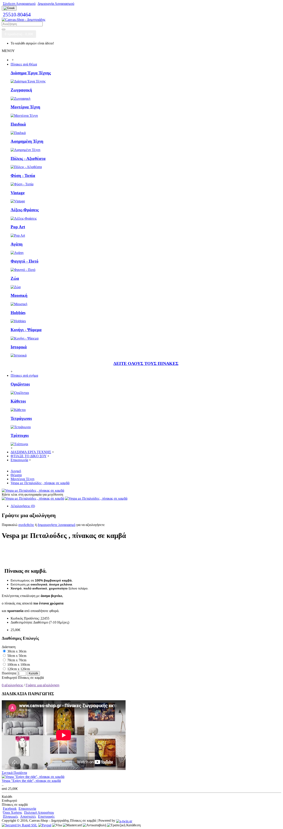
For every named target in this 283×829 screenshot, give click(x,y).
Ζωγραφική (21, 90)
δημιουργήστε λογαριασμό (56, 525)
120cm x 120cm (18, 669)
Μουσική (19, 295)
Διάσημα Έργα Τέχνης (31, 73)
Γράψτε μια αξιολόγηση (42, 685)
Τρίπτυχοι (20, 435)
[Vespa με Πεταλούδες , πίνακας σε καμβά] (33, 490)
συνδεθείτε (26, 525)
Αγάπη (17, 244)
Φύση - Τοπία (23, 175)
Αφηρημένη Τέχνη (27, 141)
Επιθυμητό (9, 677)
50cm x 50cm (16, 656)
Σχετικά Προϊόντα (14, 773)
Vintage (18, 192)
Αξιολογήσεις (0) (23, 506)
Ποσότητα (9, 673)
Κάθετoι (18, 401)
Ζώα (15, 278)
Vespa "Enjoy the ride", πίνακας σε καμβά (31, 781)
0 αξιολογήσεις (12, 685)
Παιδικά (18, 124)
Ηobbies (18, 312)
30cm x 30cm (16, 651)
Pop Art (18, 227)
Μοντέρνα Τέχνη (25, 107)
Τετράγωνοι (21, 418)
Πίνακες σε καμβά (31, 677)
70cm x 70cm (16, 660)
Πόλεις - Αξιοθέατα (28, 158)
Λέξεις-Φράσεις (25, 209)
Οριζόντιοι (20, 384)
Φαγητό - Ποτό (24, 261)
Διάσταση (8, 647)
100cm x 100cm (18, 664)
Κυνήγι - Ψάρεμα (26, 329)
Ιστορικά (19, 347)
